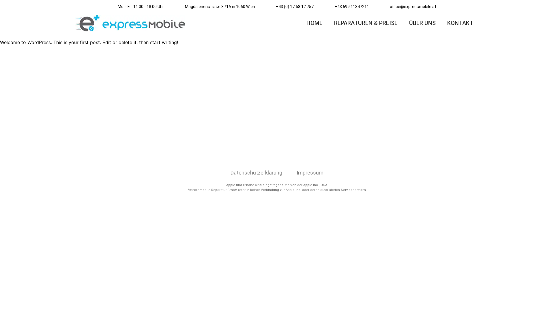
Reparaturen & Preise (366, 23)
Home (314, 23)
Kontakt (460, 23)
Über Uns (422, 23)
